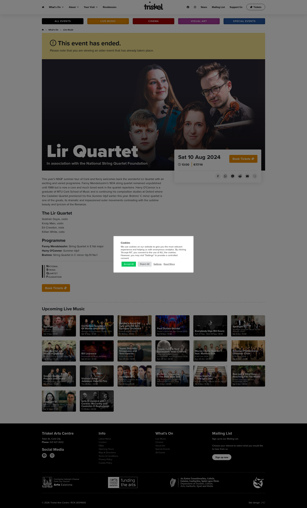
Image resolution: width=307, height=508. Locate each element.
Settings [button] (158, 264)
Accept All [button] (129, 264)
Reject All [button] (144, 264)
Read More (169, 264)
